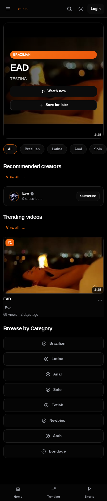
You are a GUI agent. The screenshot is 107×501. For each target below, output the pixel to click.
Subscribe (88, 196)
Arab (57, 436)
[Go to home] (23, 9)
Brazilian (32, 149)
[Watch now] (53, 80)
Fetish (57, 405)
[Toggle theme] (81, 9)
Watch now (56, 91)
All (10, 149)
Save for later (57, 105)
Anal (78, 149)
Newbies (57, 420)
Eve (8, 308)
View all (12, 177)
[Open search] (69, 9)
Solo (98, 149)
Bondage (57, 451)
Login (96, 8)
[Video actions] (100, 300)
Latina (57, 149)
